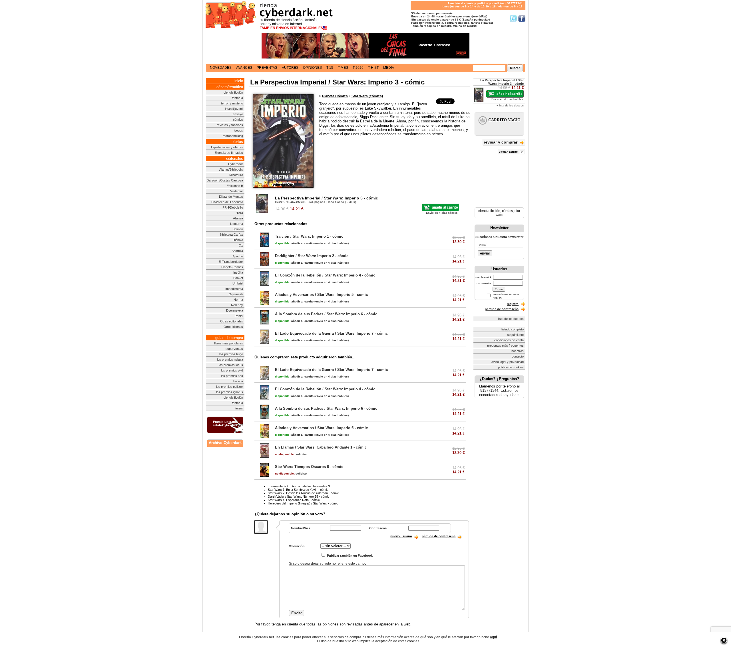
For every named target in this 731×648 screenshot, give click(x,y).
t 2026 (358, 68)
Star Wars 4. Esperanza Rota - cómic (294, 500)
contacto (518, 356)
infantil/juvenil (234, 108)
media (388, 68)
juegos (238, 130)
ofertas (237, 142)
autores (290, 68)
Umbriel (237, 283)
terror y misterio (232, 103)
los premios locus (231, 365)
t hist (373, 68)
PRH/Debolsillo (232, 207)
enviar (485, 253)
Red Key (237, 305)
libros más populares (228, 343)
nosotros (517, 351)
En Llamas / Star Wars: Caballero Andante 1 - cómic (321, 447)
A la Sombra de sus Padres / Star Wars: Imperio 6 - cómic (326, 314)
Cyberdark (235, 164)
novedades (221, 68)
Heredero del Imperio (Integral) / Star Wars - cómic (303, 503)
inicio (238, 81)
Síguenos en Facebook (521, 18)
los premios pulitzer (229, 386)
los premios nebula (230, 359)
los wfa (238, 381)
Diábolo (238, 240)
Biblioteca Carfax (231, 234)
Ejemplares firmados (229, 152)
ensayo (238, 114)
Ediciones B (235, 185)
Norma (238, 299)
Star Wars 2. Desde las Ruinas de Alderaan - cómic (303, 493)
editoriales (234, 158)
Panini (239, 316)
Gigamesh (236, 294)
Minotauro (236, 175)
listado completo (512, 329)
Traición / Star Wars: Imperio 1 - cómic (309, 236)
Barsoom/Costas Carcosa (225, 180)
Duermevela (234, 310)
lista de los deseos (511, 318)
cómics (238, 119)
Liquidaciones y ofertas (227, 147)
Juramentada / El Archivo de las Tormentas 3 (299, 486)
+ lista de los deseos (510, 105)
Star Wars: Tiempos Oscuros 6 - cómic (309, 467)
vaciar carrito (509, 151)
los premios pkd (232, 370)
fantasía (237, 98)
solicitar (291, 454)
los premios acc (232, 376)
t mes (343, 68)
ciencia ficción (233, 92)
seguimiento (515, 334)
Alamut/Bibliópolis (231, 169)
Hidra (239, 213)
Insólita (238, 272)
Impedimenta (234, 288)
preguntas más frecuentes (505, 345)
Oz (241, 245)
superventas (234, 348)
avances (244, 68)
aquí (493, 637)
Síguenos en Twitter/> (513, 18)
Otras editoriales (231, 321)
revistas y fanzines (230, 125)
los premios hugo (231, 354)
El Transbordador (231, 261)
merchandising (233, 136)
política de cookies (511, 367)
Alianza (238, 218)
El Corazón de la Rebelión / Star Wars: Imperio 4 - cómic (325, 275)
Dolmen (237, 229)
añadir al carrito (294, 243)
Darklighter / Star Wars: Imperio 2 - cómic (311, 256)
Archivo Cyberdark (225, 443)
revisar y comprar (501, 142)
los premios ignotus (229, 392)
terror (239, 408)
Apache (237, 256)
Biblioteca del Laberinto (227, 202)
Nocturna (236, 223)
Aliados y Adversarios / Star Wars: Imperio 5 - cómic (321, 294)
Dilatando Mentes (231, 196)
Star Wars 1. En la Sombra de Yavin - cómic (298, 489)
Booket (238, 278)
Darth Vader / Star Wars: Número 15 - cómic (298, 496)
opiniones (312, 68)
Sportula (237, 251)
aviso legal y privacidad (507, 362)
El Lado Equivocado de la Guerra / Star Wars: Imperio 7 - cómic (331, 333)
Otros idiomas (233, 326)
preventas (267, 68)
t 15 (329, 68)
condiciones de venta (509, 340)
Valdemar (236, 191)
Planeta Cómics (232, 267)
